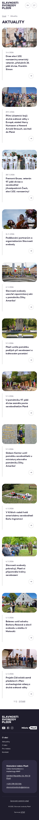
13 (20, 701)
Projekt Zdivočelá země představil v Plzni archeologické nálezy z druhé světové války (18, 682)
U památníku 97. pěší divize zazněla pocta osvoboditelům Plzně (17, 403)
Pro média (6, 749)
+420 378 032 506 (13, 784)
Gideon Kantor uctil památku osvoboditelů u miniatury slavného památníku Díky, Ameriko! (19, 459)
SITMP (23, 812)
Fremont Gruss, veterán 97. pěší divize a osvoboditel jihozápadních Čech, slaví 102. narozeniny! (18, 185)
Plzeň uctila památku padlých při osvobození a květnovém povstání (19, 350)
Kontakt (5, 752)
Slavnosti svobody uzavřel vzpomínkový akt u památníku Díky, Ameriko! (19, 295)
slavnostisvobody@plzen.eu (17, 787)
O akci (4, 745)
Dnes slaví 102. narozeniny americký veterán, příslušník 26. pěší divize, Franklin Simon (17, 63)
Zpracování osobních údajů (19, 801)
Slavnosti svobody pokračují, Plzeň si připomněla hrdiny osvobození (16, 570)
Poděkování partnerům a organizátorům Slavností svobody (19, 241)
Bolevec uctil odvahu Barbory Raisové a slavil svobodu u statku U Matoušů (18, 626)
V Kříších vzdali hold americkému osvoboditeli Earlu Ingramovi (19, 515)
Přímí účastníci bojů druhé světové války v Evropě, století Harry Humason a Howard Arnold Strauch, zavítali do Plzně (19, 123)
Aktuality (6, 742)
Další (23, 701)
